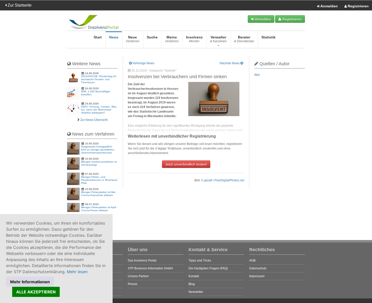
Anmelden (329, 6)
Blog (192, 284)
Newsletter (196, 292)
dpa (257, 74)
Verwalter (218, 39)
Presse (132, 284)
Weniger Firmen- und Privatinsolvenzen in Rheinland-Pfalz (99, 180)
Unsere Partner (138, 276)
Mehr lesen (77, 271)
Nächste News (230, 63)
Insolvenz (194, 39)
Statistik (268, 37)
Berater (244, 39)
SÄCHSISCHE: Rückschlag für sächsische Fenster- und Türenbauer (98, 79)
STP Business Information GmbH (150, 268)
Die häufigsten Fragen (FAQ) (208, 268)
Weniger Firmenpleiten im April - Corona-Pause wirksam (99, 209)
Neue (132, 39)
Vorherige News (143, 63)
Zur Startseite (19, 5)
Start (98, 37)
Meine (172, 39)
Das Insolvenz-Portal (142, 260)
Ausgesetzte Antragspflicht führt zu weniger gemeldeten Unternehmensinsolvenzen (97, 149)
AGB (252, 260)
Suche (152, 37)
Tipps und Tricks (200, 260)
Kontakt (194, 276)
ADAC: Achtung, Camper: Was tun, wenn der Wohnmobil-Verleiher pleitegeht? (98, 109)
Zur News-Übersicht (94, 120)
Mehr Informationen (30, 281)
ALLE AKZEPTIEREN (36, 291)
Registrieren (358, 6)
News (113, 37)
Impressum (256, 276)
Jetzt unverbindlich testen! (186, 164)
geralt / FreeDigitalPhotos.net (224, 180)
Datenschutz (257, 268)
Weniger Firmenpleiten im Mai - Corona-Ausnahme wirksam (99, 194)
